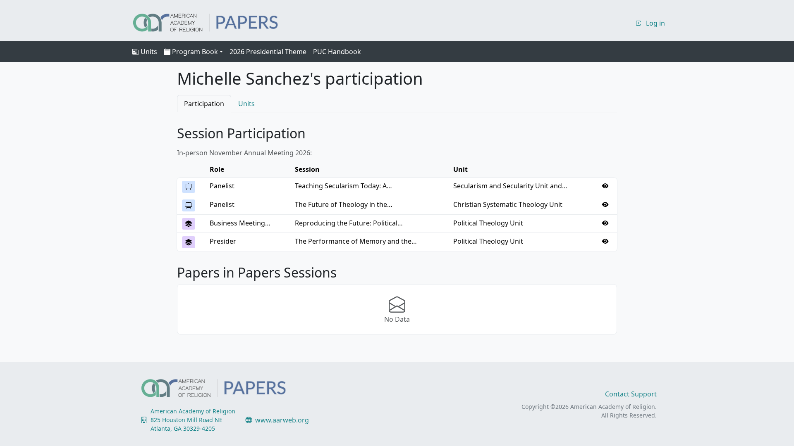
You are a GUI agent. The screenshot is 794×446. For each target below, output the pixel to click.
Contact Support (631, 394)
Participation (204, 103)
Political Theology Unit (488, 223)
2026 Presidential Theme (268, 51)
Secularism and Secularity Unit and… (510, 185)
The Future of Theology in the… (343, 204)
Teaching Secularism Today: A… (343, 185)
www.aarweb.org (282, 420)
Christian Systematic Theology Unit (507, 204)
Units (149, 51)
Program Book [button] (195, 51)
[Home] (213, 21)
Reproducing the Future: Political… (349, 223)
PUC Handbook (337, 51)
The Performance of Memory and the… (356, 241)
